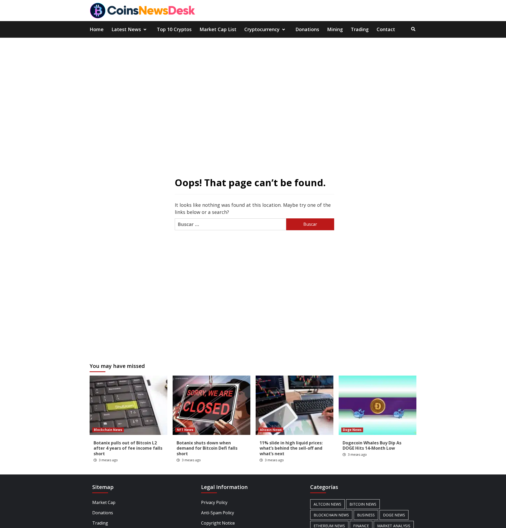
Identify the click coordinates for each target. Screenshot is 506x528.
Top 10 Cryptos (174, 29)
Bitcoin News (362, 504)
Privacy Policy (214, 502)
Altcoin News (271, 430)
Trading (360, 29)
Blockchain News (108, 430)
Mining (335, 29)
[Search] (413, 29)
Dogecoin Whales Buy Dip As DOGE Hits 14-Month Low (372, 445)
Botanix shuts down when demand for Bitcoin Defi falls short (207, 448)
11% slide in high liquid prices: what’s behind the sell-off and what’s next (291, 448)
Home (97, 29)
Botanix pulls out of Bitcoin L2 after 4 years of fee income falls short (128, 448)
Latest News (126, 29)
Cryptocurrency (262, 29)
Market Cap (103, 502)
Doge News (352, 430)
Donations (307, 29)
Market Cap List (218, 29)
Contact (386, 29)
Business (366, 514)
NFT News (185, 430)
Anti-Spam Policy (217, 513)
